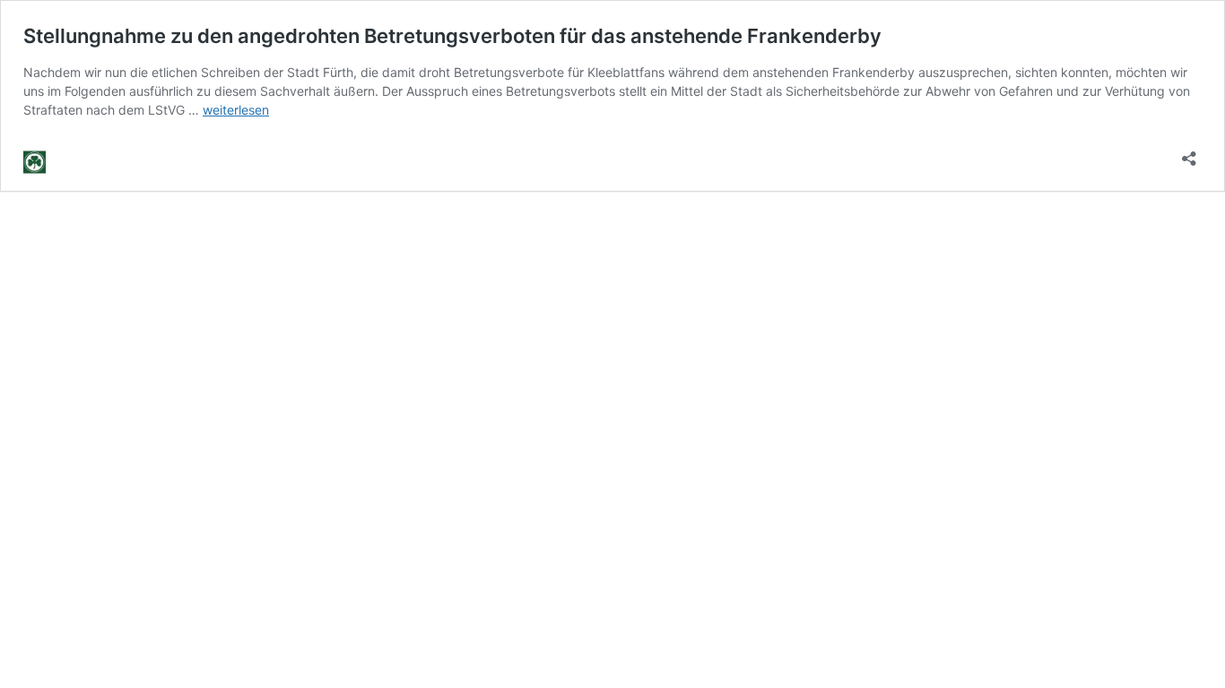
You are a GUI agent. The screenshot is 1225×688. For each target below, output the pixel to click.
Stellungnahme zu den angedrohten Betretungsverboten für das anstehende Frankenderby (452, 35)
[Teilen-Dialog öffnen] (1189, 153)
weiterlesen (236, 109)
